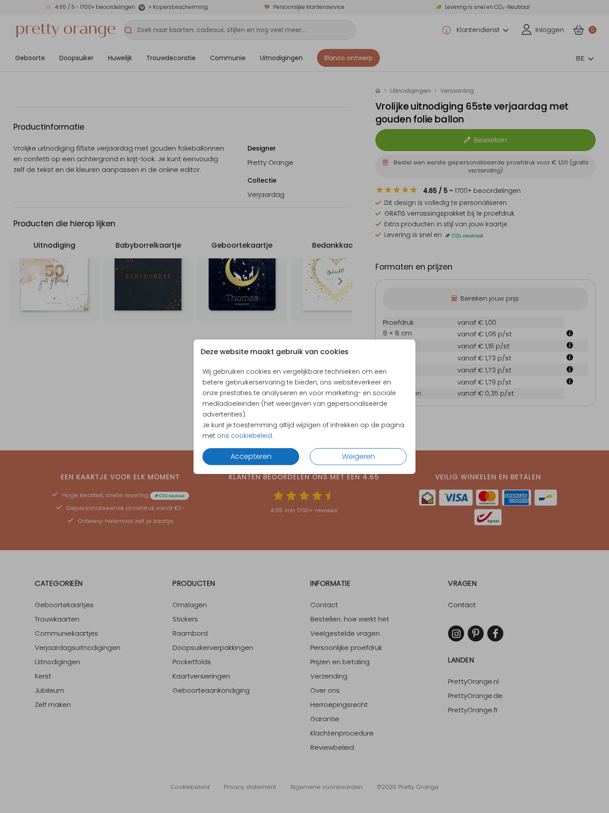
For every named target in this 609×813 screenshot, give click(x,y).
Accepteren (251, 456)
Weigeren (358, 456)
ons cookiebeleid (244, 435)
